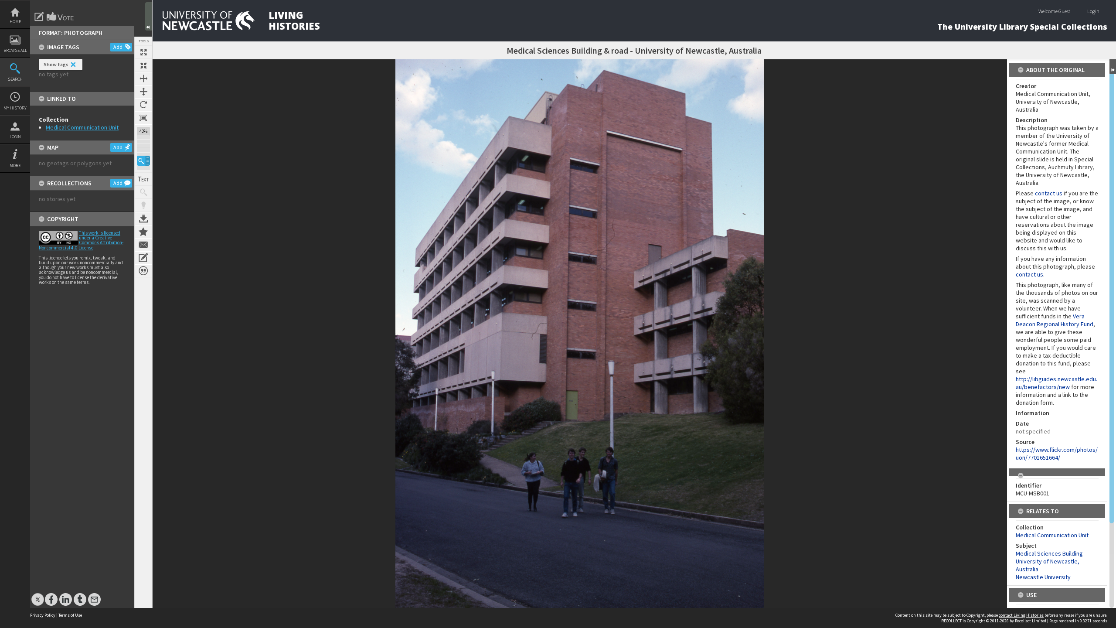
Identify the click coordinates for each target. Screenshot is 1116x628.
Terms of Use (70, 615)
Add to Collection (143, 231)
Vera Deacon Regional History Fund (1054, 320)
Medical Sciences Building (1049, 553)
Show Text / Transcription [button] (143, 179)
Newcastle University (1043, 577)
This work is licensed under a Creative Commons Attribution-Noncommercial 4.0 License (81, 240)
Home (15, 21)
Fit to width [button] (143, 78)
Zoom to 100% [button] (143, 117)
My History (15, 108)
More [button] (15, 165)
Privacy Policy (42, 615)
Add (117, 47)
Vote (60, 16)
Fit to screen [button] (143, 65)
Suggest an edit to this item (39, 16)
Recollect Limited (1030, 621)
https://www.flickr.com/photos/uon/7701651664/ (1057, 453)
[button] (143, 161)
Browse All (15, 50)
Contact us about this (143, 244)
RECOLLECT (951, 621)
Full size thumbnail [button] (143, 52)
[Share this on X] (37, 595)
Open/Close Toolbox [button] (148, 16)
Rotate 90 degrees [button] (143, 104)
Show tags (56, 64)
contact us (1048, 193)
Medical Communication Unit (82, 127)
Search (15, 79)
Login (15, 137)
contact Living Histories (1021, 615)
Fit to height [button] (143, 91)
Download (143, 218)
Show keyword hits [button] (143, 192)
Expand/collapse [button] (1112, 66)
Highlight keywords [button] (143, 205)
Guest (1064, 11)
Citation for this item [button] (143, 270)
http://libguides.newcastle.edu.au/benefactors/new (1056, 383)
